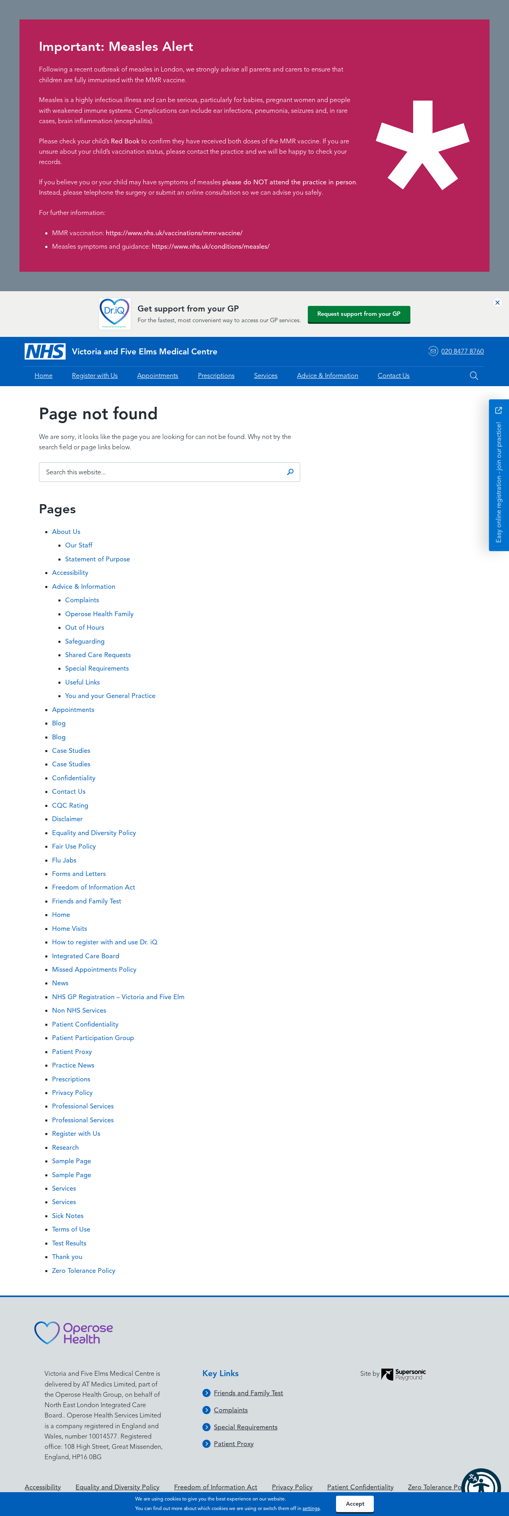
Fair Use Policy (74, 846)
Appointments (157, 375)
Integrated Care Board (85, 956)
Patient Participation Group (93, 1038)
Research (65, 1147)
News (60, 983)
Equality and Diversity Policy (94, 833)
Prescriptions (216, 375)
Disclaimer (67, 819)
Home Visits (69, 928)
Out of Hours (84, 627)
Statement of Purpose (97, 559)
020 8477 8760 (462, 351)
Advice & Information (327, 375)
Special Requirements (97, 668)
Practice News (73, 1065)
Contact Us (394, 375)
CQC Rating (70, 805)
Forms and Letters (79, 874)
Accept (355, 1504)
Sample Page (71, 1161)
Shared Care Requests (98, 655)
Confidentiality (73, 778)
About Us (66, 532)
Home (43, 375)
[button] (481, 1488)
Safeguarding (85, 641)
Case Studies (71, 750)
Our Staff (78, 545)
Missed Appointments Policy (94, 969)
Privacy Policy (72, 1093)
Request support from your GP (358, 313)
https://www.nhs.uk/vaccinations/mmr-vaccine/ (174, 233)
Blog (59, 723)
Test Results (69, 1243)
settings (311, 1508)
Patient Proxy (72, 1052)
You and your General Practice (110, 696)
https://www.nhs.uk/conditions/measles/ (211, 246)
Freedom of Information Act (93, 887)
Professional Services (83, 1106)
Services (266, 375)
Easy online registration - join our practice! (498, 481)
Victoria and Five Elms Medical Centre (145, 351)
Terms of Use (71, 1229)
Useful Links (82, 682)
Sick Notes (68, 1216)
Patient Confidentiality (85, 1024)
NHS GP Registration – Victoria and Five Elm (118, 997)
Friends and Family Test (86, 901)
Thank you (67, 1257)
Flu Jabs (64, 860)
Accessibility (70, 572)
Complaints (82, 600)
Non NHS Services (79, 1010)
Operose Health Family (99, 614)
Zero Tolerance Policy (83, 1271)
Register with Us (95, 375)
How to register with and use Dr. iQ (104, 942)
